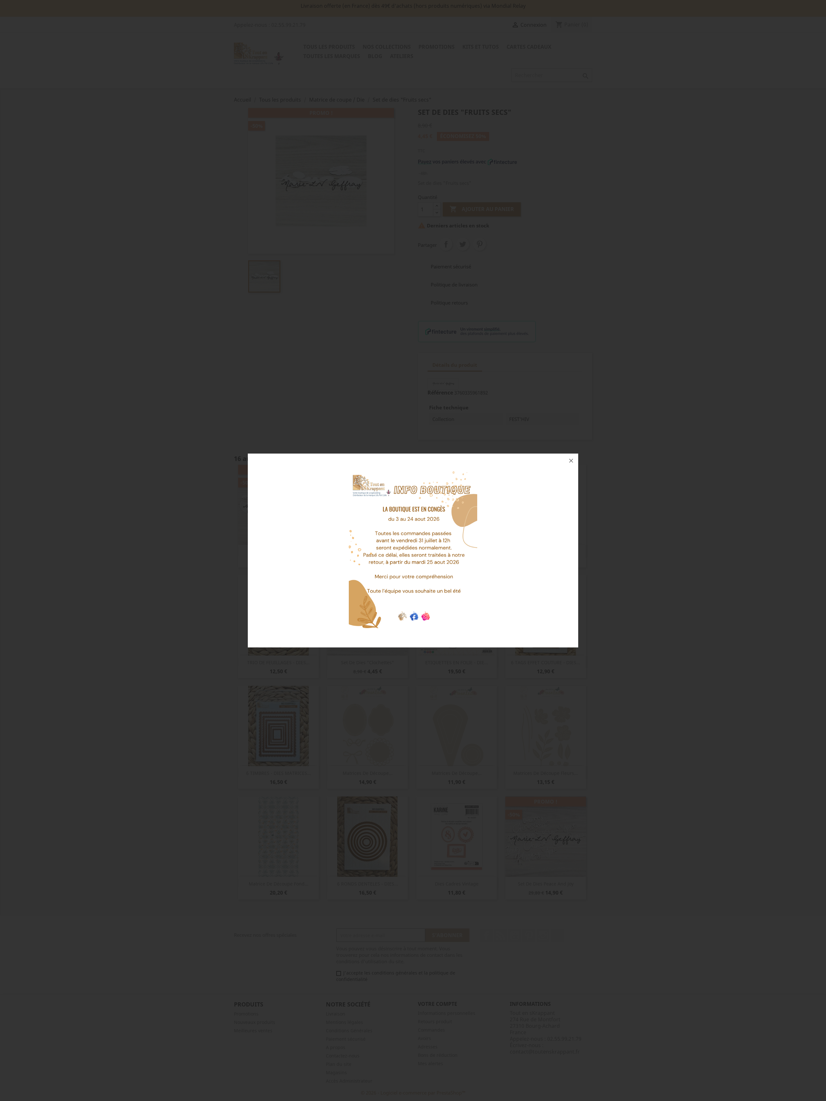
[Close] (571, 461)
